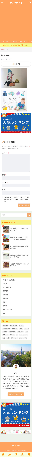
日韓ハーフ (5, 334)
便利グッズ (14, 328)
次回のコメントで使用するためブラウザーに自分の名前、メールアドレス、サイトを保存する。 (16, 199)
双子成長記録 (7, 287)
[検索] (29, 215)
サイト (4, 190)
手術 (27, 331)
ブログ (5, 283)
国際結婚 (5, 294)
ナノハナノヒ (16, 2)
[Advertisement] (16, 22)
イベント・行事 (13, 325)
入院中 (20, 328)
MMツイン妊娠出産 (11, 41)
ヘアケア (21, 325)
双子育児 (26, 41)
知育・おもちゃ (7, 309)
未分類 (5, 306)
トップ (29, 455)
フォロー (22, 455)
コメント (5, 153)
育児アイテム (14, 338)
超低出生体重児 (23, 338)
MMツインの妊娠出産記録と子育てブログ (16, 45)
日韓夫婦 (12, 334)
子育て (20, 41)
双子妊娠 (27, 328)
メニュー (9, 455)
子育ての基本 (12, 331)
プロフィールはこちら (16, 394)
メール (5, 182)
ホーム (2, 41)
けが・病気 (5, 325)
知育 (4, 338)
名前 (4, 175)
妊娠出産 (5, 298)
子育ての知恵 (20, 331)
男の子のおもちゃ (23, 334)
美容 (4, 313)
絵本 (8, 338)
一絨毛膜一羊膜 (6, 328)
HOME (17, 445)
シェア (16, 455)
